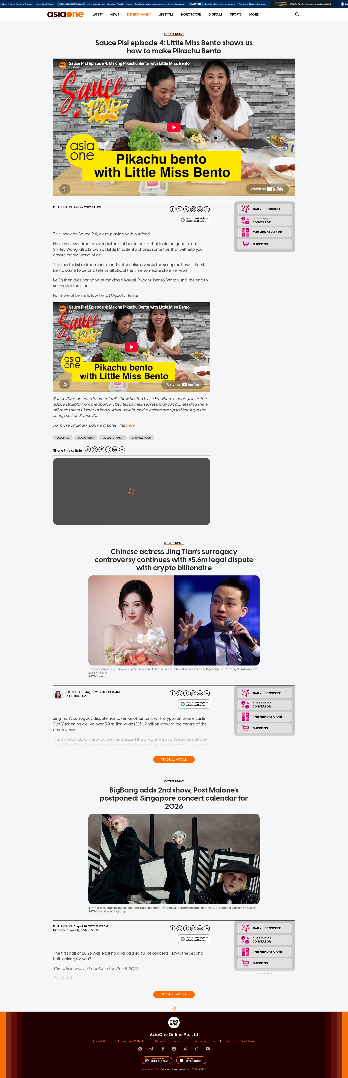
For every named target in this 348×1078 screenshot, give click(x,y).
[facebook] (172, 209)
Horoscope (191, 14)
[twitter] (179, 209)
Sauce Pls (63, 437)
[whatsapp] (193, 209)
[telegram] (186, 209)
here (130, 425)
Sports (236, 14)
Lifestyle (165, 14)
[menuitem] (98, 14)
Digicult (215, 14)
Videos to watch (113, 437)
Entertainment (139, 14)
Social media (86, 437)
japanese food (141, 437)
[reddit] (200, 209)
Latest (97, 14)
